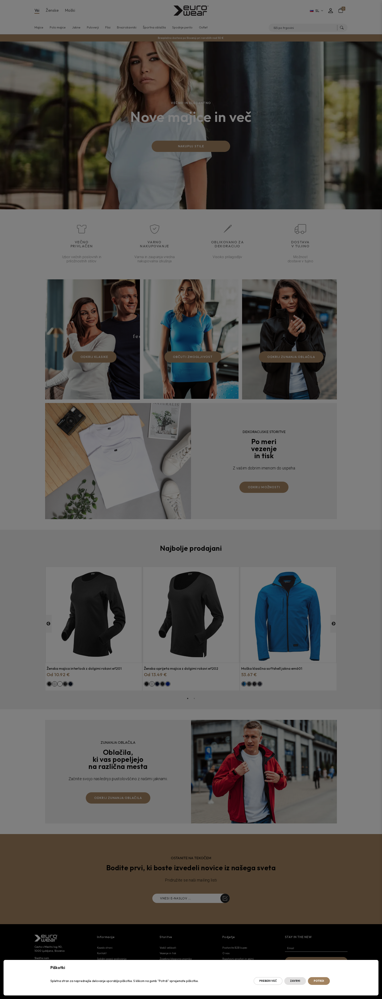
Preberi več (268, 980)
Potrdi (319, 980)
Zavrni (295, 980)
